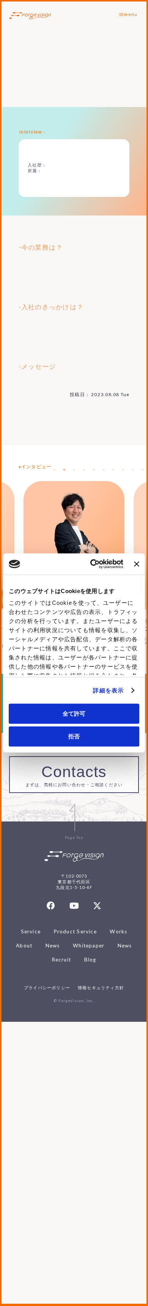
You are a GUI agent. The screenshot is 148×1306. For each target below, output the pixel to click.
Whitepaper (88, 946)
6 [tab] (103, 470)
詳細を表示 (108, 690)
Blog (90, 960)
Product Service (75, 931)
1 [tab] (54, 470)
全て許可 (74, 713)
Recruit (61, 960)
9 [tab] (133, 470)
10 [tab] (142, 470)
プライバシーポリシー (47, 987)
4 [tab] (84, 470)
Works (118, 931)
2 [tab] (64, 470)
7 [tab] (113, 470)
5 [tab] (94, 470)
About (24, 946)
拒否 (74, 736)
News (53, 946)
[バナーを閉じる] (136, 563)
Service (31, 931)
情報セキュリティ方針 (101, 987)
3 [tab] (74, 470)
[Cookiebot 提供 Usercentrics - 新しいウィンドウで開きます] (92, 564)
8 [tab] (123, 470)
